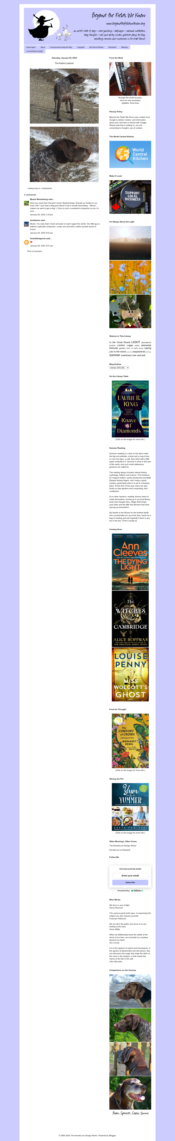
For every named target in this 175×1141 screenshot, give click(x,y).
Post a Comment (34, 251)
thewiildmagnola (38, 238)
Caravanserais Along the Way (61, 47)
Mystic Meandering (39, 199)
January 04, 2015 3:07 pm (41, 246)
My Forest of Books (96, 47)
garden (122, 348)
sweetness (126, 355)
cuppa (130, 345)
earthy (137, 346)
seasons (129, 352)
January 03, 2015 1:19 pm (41, 215)
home (141, 348)
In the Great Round (119, 342)
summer (114, 355)
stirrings (148, 352)
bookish (112, 346)
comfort (121, 345)
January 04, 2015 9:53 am (41, 233)
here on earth (132, 348)
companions (46, 188)
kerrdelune (35, 220)
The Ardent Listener (64, 63)
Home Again (31, 47)
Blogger (112, 1135)
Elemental (112, 47)
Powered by (124, 891)
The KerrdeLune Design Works (122, 846)
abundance (146, 342)
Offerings (124, 47)
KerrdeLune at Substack (119, 850)
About (43, 47)
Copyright (80, 47)
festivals (113, 348)
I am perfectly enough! (34, 51)
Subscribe (130, 882)
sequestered (138, 351)
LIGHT (135, 342)
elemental (146, 345)
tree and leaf (138, 355)
